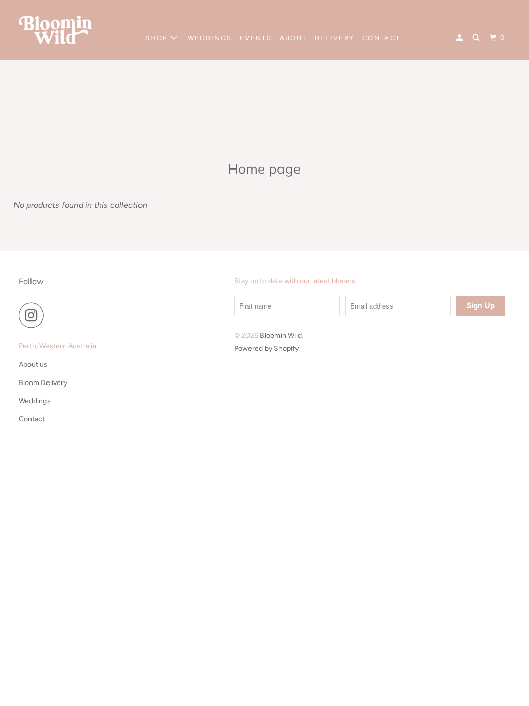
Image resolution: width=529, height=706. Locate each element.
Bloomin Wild (281, 335)
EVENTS (256, 38)
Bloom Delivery (43, 382)
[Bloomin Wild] (55, 30)
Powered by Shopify (266, 348)
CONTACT (381, 38)
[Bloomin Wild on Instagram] (34, 315)
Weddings (35, 400)
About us (33, 364)
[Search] (477, 38)
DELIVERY (334, 38)
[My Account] (461, 38)
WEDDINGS (210, 38)
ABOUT (293, 38)
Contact (32, 419)
